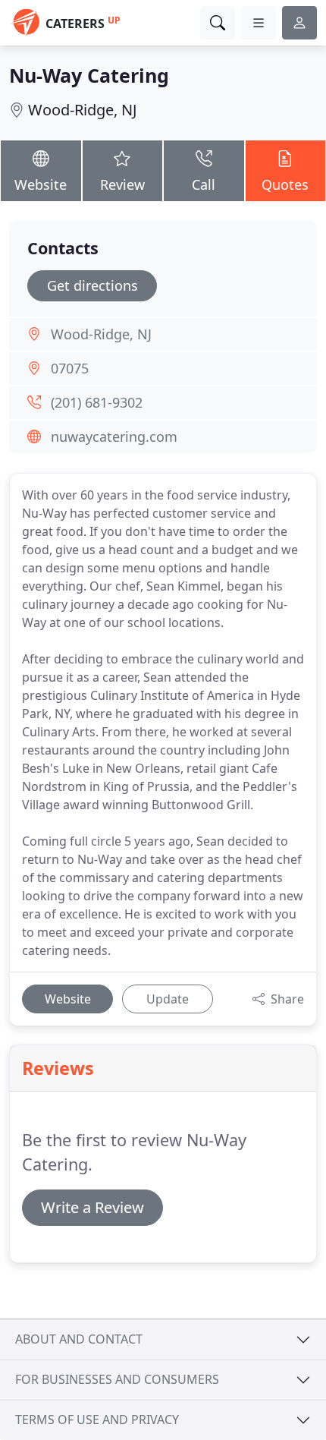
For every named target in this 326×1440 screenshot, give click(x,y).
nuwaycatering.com (114, 436)
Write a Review (92, 1207)
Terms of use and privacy (97, 1419)
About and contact (79, 1339)
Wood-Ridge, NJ (82, 109)
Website (40, 184)
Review (122, 184)
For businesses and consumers (117, 1379)
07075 (70, 368)
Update (167, 999)
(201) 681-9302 (97, 402)
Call (203, 184)
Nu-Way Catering (89, 75)
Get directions (92, 285)
